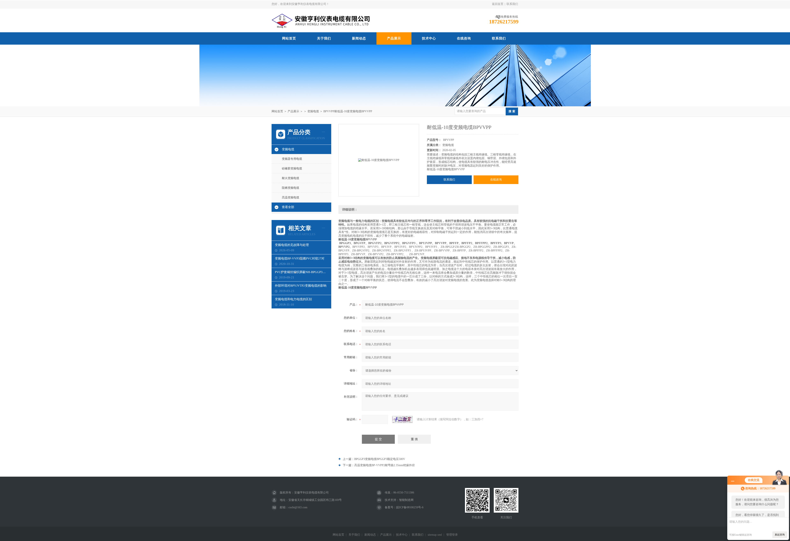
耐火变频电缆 (290, 178)
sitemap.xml (435, 534)
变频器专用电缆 (292, 158)
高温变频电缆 (290, 197)
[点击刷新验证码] (402, 419)
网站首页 (289, 38)
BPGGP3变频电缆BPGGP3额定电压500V (379, 459)
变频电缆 (313, 111)
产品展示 (394, 38)
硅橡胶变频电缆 (292, 168)
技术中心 (429, 38)
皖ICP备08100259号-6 (409, 507)
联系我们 (512, 4)
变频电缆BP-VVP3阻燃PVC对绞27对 (299, 258)
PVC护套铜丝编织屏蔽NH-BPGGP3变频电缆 (301, 272)
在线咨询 (464, 38)
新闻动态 (359, 38)
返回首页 (497, 4)
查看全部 (288, 207)
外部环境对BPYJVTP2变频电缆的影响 (300, 285)
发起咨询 (780, 534)
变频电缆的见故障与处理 (292, 245)
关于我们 (324, 38)
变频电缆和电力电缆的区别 (293, 299)
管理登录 (452, 534)
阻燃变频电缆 (290, 187)
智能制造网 (406, 500)
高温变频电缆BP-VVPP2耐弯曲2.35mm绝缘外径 (384, 465)
